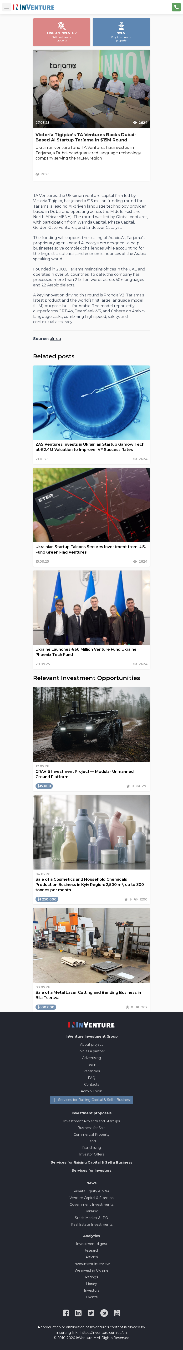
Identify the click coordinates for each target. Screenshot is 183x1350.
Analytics (91, 1236)
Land (91, 1141)
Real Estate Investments (91, 1224)
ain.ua (55, 338)
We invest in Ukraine (91, 1270)
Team (91, 1064)
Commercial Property (92, 1134)
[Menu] (6, 7)
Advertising (91, 1058)
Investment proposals (92, 1113)
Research (91, 1250)
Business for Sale (91, 1128)
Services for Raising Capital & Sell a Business (94, 1100)
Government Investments (91, 1204)
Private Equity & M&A (92, 1191)
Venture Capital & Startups (91, 1198)
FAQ (91, 1078)
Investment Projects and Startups (91, 1121)
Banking (91, 1211)
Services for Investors (92, 1170)
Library (91, 1284)
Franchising (91, 1147)
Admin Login (91, 1091)
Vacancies (91, 1071)
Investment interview (92, 1264)
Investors (91, 1290)
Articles (92, 1257)
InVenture (92, 1036)
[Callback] (176, 7)
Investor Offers (91, 1154)
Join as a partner (91, 1051)
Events (91, 1297)
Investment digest (91, 1244)
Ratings (91, 1277)
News (91, 1183)
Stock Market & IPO (91, 1218)
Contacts (91, 1084)
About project (91, 1044)
